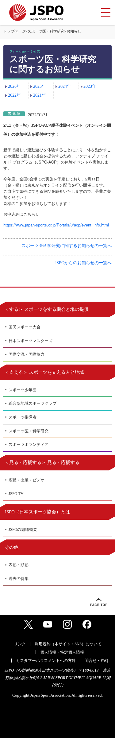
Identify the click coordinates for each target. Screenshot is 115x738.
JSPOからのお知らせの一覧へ (83, 263)
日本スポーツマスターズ (30, 340)
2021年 (39, 95)
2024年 (64, 86)
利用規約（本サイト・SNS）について (68, 644)
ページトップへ (98, 602)
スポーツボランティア (28, 444)
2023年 (89, 86)
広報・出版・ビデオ (26, 480)
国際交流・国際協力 (26, 354)
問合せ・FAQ (96, 661)
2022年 (14, 95)
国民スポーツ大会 (24, 327)
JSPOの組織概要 (23, 529)
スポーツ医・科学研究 (46, 31)
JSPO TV (16, 493)
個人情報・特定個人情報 (62, 652)
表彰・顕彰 (19, 564)
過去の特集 (19, 578)
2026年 (14, 86)
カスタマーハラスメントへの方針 (46, 661)
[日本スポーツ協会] (36, 12)
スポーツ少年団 (22, 390)
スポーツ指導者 (22, 417)
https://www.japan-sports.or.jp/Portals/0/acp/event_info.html (56, 225)
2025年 (39, 86)
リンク (20, 644)
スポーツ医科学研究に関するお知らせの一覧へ (66, 245)
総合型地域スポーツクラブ (32, 403)
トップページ (14, 31)
